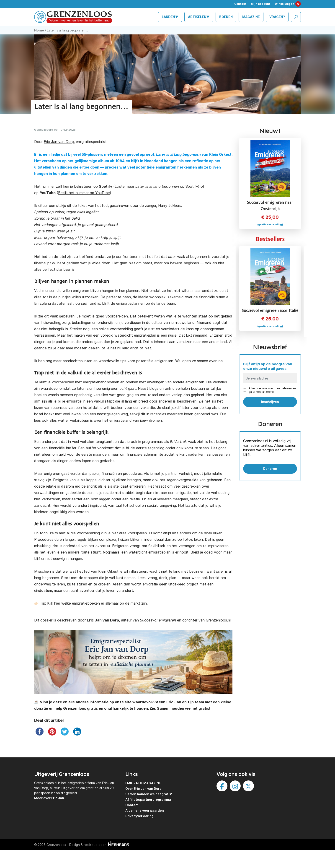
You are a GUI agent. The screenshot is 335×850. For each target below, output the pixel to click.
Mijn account (260, 3)
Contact (240, 3)
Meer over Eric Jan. (49, 798)
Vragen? (277, 17)
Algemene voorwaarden (144, 810)
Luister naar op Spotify (156, 186)
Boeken (226, 17)
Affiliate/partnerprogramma (148, 799)
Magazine (251, 17)
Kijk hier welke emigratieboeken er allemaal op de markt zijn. (97, 603)
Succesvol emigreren (158, 620)
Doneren (270, 468)
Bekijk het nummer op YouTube (84, 192)
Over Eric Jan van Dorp (143, 788)
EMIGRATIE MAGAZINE (143, 783)
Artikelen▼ (199, 17)
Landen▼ (170, 17)
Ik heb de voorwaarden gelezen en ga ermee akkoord (272, 390)
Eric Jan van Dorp (59, 141)
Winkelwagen (287, 3)
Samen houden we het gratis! (148, 794)
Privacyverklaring (139, 816)
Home (39, 30)
